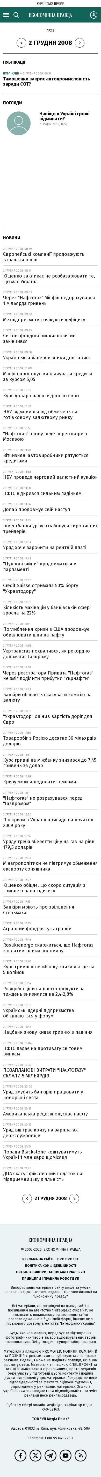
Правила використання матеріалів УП (50, 1272)
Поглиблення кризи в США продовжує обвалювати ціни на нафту (46, 632)
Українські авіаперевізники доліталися (47, 358)
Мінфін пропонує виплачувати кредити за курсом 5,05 (47, 376)
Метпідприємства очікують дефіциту (44, 320)
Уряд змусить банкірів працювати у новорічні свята (43, 1094)
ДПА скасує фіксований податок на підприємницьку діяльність (42, 1176)
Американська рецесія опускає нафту (45, 1114)
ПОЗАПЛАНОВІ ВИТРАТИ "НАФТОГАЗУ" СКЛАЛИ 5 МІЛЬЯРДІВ (44, 1073)
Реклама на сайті (37, 1259)
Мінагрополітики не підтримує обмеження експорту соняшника (50, 866)
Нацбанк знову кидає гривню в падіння (48, 1032)
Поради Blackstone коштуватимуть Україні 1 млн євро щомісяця (42, 1154)
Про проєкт (68, 1259)
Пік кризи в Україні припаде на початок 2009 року (48, 822)
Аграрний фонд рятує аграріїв (37, 929)
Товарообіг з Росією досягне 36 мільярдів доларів (49, 741)
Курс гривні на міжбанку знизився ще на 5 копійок (49, 969)
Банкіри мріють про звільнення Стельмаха (38, 910)
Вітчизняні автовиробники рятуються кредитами (46, 458)
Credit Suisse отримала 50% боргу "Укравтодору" (40, 588)
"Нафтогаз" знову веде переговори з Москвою (45, 436)
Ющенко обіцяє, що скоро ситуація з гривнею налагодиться (44, 888)
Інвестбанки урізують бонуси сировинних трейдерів (50, 528)
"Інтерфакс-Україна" (69, 1310)
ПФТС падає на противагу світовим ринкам (43, 1051)
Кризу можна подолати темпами (39, 782)
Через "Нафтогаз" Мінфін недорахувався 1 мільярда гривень (49, 300)
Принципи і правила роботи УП (50, 1278)
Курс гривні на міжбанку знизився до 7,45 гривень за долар (49, 763)
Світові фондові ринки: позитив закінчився (39, 338)
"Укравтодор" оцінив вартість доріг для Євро (47, 719)
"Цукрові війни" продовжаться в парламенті (39, 566)
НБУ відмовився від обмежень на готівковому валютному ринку (40, 414)
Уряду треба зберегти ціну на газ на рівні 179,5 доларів (49, 844)
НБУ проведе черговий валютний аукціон (50, 477)
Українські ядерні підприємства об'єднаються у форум (38, 1013)
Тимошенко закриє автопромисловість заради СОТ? (46, 81)
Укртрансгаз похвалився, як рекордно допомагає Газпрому (46, 653)
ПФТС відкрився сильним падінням (42, 493)
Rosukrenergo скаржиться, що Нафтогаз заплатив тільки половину (48, 948)
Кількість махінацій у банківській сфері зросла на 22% (47, 610)
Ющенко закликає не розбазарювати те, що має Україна (49, 278)
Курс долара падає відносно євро (41, 396)
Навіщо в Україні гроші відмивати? (64, 116)
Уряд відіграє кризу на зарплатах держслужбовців (40, 1132)
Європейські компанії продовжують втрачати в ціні (43, 257)
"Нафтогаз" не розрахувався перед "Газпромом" (43, 801)
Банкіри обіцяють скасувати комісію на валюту (47, 697)
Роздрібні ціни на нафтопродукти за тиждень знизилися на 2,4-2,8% (44, 991)
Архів (50, 30)
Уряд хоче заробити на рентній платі (44, 547)
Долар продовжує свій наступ (36, 509)
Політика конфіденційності (50, 1266)
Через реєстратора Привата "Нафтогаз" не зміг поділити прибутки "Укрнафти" (48, 675)
